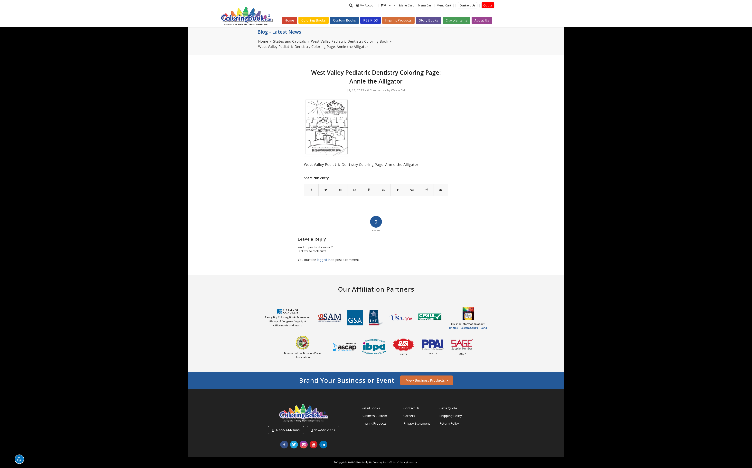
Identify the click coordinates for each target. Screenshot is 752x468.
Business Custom (374, 416)
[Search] (351, 5)
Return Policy (449, 423)
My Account (368, 5)
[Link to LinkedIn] (323, 444)
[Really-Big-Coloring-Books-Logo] (246, 16)
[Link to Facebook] (284, 444)
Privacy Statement (416, 423)
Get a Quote (448, 408)
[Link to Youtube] (313, 444)
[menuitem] (366, 5)
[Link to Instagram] (304, 444)
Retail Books (371, 408)
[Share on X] (326, 190)
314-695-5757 (324, 430)
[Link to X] (294, 444)
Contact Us (467, 5)
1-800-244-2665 (288, 430)
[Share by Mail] (441, 190)
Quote (488, 5)
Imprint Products (374, 423)
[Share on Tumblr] (397, 190)
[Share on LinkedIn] (383, 190)
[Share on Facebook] (311, 190)
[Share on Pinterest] (369, 190)
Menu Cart (406, 5)
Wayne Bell (398, 90)
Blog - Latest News (279, 31)
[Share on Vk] (412, 190)
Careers (409, 416)
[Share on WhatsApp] (354, 190)
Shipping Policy (450, 416)
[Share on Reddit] (426, 190)
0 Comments (375, 90)
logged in (324, 260)
